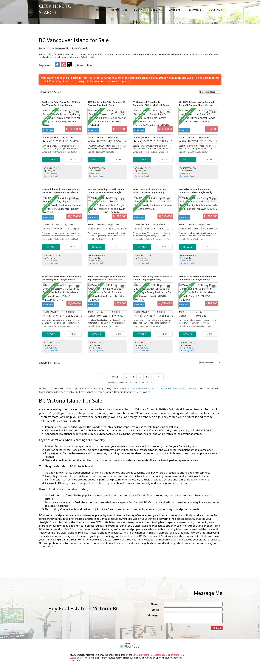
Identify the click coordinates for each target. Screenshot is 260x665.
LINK (92, 57)
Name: (155, 604)
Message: (153, 615)
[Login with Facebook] (57, 66)
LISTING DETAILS (51, 159)
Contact (216, 9)
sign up (74, 81)
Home (100, 9)
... (140, 376)
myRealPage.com (130, 647)
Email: (155, 609)
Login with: (46, 65)
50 (147, 376)
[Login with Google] (63, 66)
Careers (175, 9)
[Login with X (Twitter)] (69, 66)
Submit (217, 628)
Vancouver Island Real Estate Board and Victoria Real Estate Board (156, 388)
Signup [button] (80, 65)
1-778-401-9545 (50, 173)
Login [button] (90, 65)
